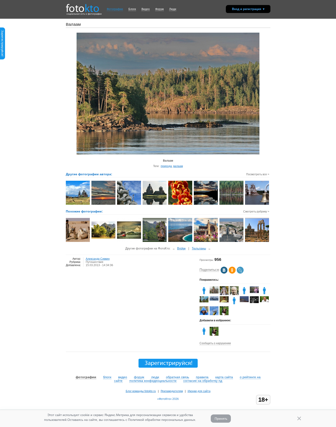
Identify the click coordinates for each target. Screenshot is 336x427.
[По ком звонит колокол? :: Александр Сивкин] (257, 204)
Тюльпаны (199, 248)
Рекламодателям (172, 391)
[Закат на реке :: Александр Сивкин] (206, 204)
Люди (172, 9)
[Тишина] (103, 241)
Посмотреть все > (257, 174)
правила (202, 377)
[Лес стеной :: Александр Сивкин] (231, 204)
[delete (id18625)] (264, 294)
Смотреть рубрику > (256, 211)
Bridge (181, 248)
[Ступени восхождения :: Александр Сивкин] (129, 204)
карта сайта (224, 377)
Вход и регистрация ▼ (248, 9)
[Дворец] (206, 241)
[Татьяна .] (214, 299)
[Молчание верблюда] (78, 241)
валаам (178, 166)
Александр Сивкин (98, 258)
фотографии (86, 377)
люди (155, 377)
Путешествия (94, 262)
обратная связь (177, 377)
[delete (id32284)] (204, 294)
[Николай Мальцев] (244, 301)
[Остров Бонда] (155, 241)
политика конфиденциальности (152, 380)
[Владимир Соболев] (204, 314)
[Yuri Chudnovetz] (204, 301)
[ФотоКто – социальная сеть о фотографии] (82, 6)
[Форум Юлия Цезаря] (257, 241)
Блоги (132, 9)
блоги (107, 377)
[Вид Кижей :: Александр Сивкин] (78, 204)
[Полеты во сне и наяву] (180, 241)
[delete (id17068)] (244, 294)
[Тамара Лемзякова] (254, 292)
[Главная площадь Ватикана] (231, 241)
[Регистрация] (2, 58)
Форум (159, 9)
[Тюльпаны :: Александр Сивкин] (180, 204)
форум (139, 377)
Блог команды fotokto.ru (141, 391)
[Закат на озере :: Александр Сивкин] (103, 204)
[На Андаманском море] (129, 241)
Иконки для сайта (199, 391)
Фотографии (115, 9)
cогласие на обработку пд (202, 380)
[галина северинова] (224, 301)
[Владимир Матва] (214, 292)
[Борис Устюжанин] (264, 301)
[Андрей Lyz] (254, 302)
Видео (145, 9)
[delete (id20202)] (234, 304)
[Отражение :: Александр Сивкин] (155, 204)
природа (166, 166)
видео (122, 377)
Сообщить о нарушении (215, 343)
